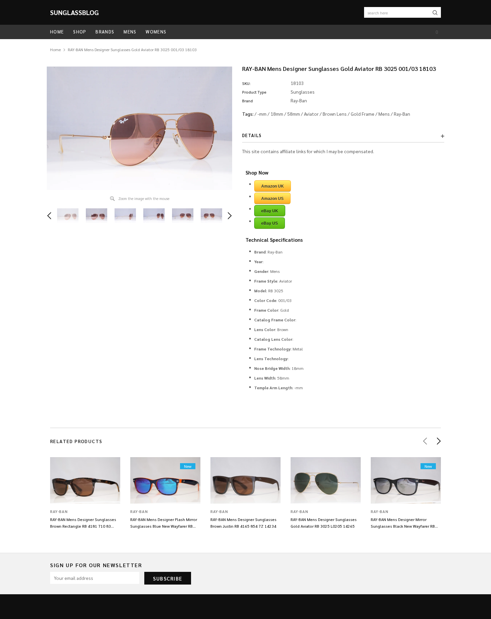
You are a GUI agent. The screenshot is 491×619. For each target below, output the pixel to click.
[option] (139, 128)
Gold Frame (362, 114)
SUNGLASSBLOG (74, 12)
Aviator (311, 114)
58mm (293, 114)
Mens (384, 114)
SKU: (246, 83)
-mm (262, 114)
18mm (277, 114)
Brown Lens (335, 114)
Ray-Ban (402, 114)
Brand (247, 100)
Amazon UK (272, 186)
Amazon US (272, 198)
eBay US (269, 223)
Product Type (254, 92)
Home (55, 49)
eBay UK (269, 211)
